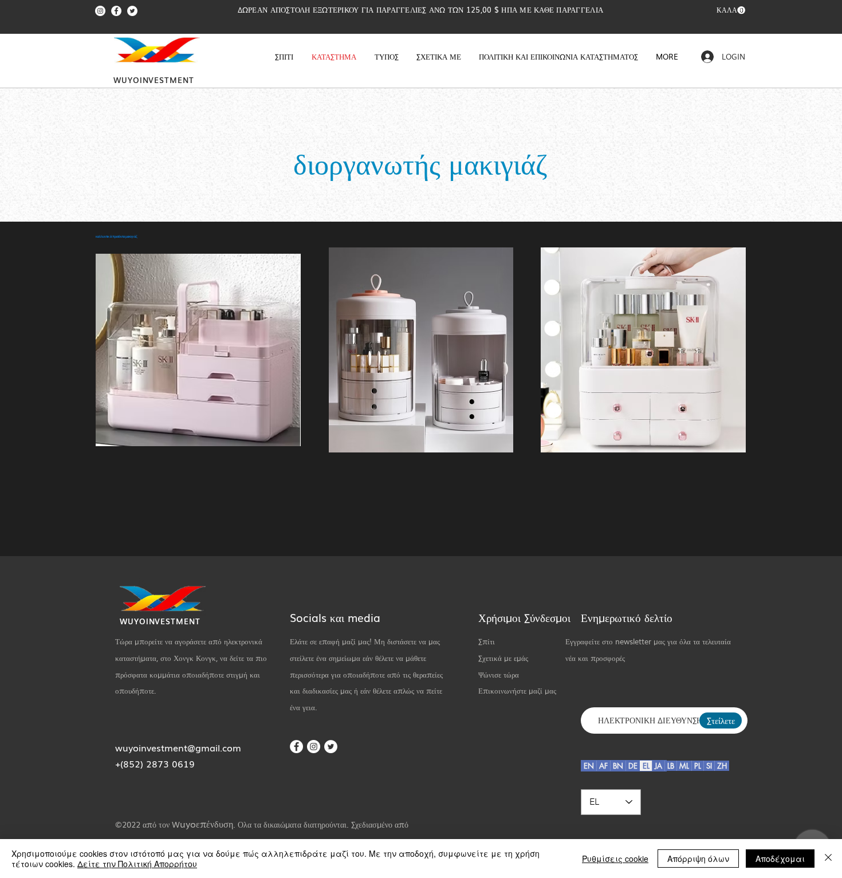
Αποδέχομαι (780, 858)
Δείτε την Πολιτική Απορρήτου (137, 863)
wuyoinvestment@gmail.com (178, 747)
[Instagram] (100, 11)
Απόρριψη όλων (698, 858)
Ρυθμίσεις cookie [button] (615, 858)
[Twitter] (132, 11)
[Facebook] (116, 11)
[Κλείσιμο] (828, 858)
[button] (731, 10)
